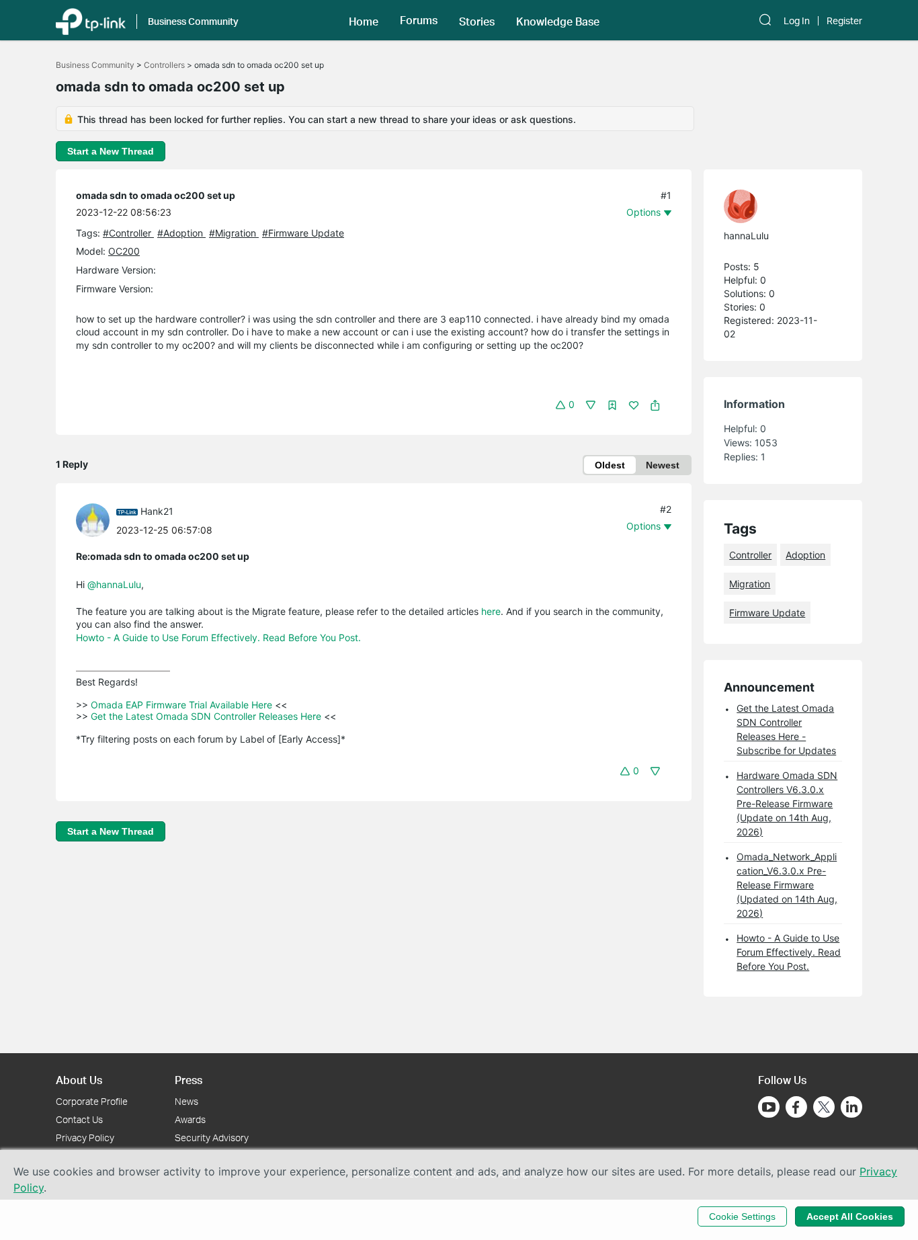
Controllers (164, 65)
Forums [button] (418, 20)
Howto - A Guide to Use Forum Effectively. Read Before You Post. (218, 637)
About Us (79, 1080)
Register (844, 21)
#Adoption (181, 233)
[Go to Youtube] (769, 1107)
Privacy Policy (85, 1137)
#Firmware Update (303, 233)
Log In (797, 21)
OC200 (124, 251)
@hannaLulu (114, 584)
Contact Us (79, 1119)
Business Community (95, 65)
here (491, 611)
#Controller (128, 233)
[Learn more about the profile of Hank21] (96, 519)
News (186, 1101)
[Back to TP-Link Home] (91, 20)
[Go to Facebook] (796, 1107)
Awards (190, 1119)
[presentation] (93, 520)
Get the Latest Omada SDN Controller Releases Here (206, 716)
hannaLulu (746, 235)
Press (188, 1080)
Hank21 (156, 511)
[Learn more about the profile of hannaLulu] (776, 206)
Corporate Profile (92, 1101)
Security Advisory (212, 1137)
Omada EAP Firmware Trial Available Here (181, 704)
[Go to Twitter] (824, 1108)
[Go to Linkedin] (851, 1107)
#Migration (234, 233)
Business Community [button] (193, 21)
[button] (363, 20)
